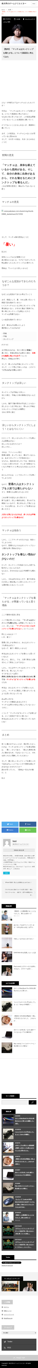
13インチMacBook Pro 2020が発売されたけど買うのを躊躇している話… (24, 1121)
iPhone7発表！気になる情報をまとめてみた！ (18, 882)
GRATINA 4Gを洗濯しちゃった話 (25, 952)
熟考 (9, 22)
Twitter (6, 873)
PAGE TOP (20, 1358)
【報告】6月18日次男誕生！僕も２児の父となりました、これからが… (25, 1018)
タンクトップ (29, 19)
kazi (15, 841)
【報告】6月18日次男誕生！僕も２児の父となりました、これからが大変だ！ (25, 1161)
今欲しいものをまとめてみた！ (24, 939)
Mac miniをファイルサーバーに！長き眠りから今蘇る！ (25, 1045)
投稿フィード (8, 1311)
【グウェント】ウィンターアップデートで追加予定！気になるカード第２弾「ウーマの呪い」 (24, 1231)
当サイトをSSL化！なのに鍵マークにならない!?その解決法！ (25, 1031)
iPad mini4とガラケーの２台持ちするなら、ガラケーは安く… (24, 968)
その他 (9, 9)
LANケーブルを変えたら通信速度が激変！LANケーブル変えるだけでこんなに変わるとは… (24, 1148)
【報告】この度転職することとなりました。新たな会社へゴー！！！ (25, 913)
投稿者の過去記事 (19, 850)
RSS (9, 1348)
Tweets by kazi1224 (7, 1265)
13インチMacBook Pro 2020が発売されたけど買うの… (25, 989)
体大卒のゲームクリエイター (17, 1363)
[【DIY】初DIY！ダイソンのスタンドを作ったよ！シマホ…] (10, 1286)
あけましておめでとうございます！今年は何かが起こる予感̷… (24, 926)
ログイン (6, 1307)
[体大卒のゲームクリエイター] (14, 3)
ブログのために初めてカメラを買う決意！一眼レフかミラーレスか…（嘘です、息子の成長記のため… (19, 892)
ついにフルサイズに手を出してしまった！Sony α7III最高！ (24, 1133)
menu (33, 3)
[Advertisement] (19, 81)
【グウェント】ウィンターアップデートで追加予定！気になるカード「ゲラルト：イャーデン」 (24, 1244)
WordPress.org (8, 1318)
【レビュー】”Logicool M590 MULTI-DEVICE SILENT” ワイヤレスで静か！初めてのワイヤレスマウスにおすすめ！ (25, 1203)
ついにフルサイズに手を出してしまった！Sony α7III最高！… (25, 1003)
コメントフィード (9, 1314)
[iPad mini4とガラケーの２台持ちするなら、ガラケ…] (28, 1286)
